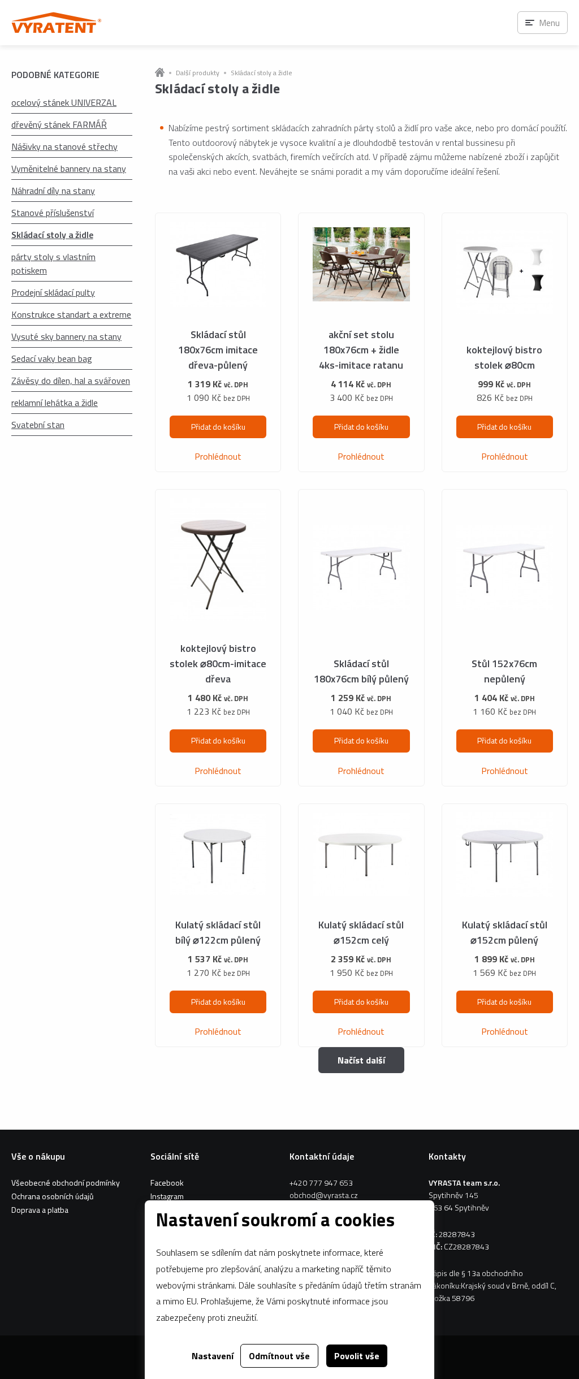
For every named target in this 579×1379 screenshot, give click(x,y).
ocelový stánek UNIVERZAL (63, 102)
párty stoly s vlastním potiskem (53, 263)
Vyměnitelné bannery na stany (68, 168)
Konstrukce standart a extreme (71, 314)
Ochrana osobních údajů (52, 1196)
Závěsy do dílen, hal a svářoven (70, 380)
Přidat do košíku (218, 427)
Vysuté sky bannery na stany (66, 336)
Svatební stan (37, 424)
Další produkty (197, 73)
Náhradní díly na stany (53, 190)
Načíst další (361, 1060)
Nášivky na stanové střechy (64, 146)
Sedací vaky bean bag (51, 358)
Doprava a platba (39, 1210)
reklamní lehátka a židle (54, 402)
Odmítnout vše (279, 1356)
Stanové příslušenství (52, 212)
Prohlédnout (218, 456)
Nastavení (213, 1356)
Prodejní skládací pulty (53, 292)
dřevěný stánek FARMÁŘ (59, 124)
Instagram (167, 1196)
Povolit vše (356, 1356)
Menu (549, 22)
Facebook (167, 1182)
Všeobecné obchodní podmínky (65, 1182)
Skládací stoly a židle (52, 234)
